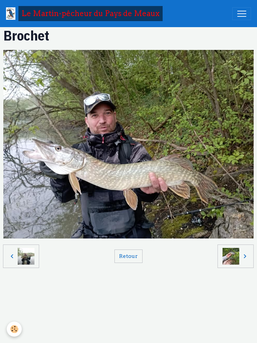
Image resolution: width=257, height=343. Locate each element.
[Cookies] (14, 329)
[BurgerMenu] (241, 13)
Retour (128, 256)
